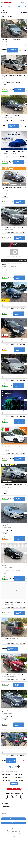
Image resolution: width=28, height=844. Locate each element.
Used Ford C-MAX (6, 780)
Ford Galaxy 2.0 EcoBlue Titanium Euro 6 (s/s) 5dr (13, 602)
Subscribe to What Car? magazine (13, 823)
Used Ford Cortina (19, 780)
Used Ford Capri (18, 777)
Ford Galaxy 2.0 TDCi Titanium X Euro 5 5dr (12, 303)
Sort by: (20, 6)
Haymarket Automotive (16, 830)
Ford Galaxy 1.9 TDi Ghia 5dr (8, 750)
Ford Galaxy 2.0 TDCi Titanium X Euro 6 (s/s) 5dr (13, 151)
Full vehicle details (11, 50)
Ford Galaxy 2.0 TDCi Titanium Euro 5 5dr (11, 375)
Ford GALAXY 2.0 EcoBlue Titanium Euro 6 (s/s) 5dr (14, 411)
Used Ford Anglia (6, 774)
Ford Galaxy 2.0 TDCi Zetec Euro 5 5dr (11, 39)
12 (15, 766)
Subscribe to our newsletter (13, 819)
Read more (14, 783)
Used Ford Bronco (6, 777)
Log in (22, 2)
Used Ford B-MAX (19, 774)
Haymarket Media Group (14, 831)
